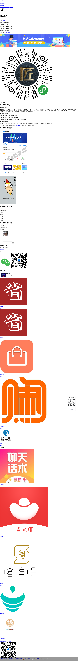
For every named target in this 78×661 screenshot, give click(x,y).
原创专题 (12, 2)
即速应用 (2, 0)
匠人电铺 (11, 7)
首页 (1, 2)
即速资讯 (9, 0)
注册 (3, 5)
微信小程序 (2, 7)
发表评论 (2, 229)
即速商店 (5, 0)
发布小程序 (2, 3)
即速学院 (13, 0)
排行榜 (9, 2)
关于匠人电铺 (7, 32)
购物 (6, 7)
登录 (1, 5)
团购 (8, 7)
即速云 (16, 0)
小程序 (3, 2)
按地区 (6, 2)
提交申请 (2, 249)
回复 (13, 243)
